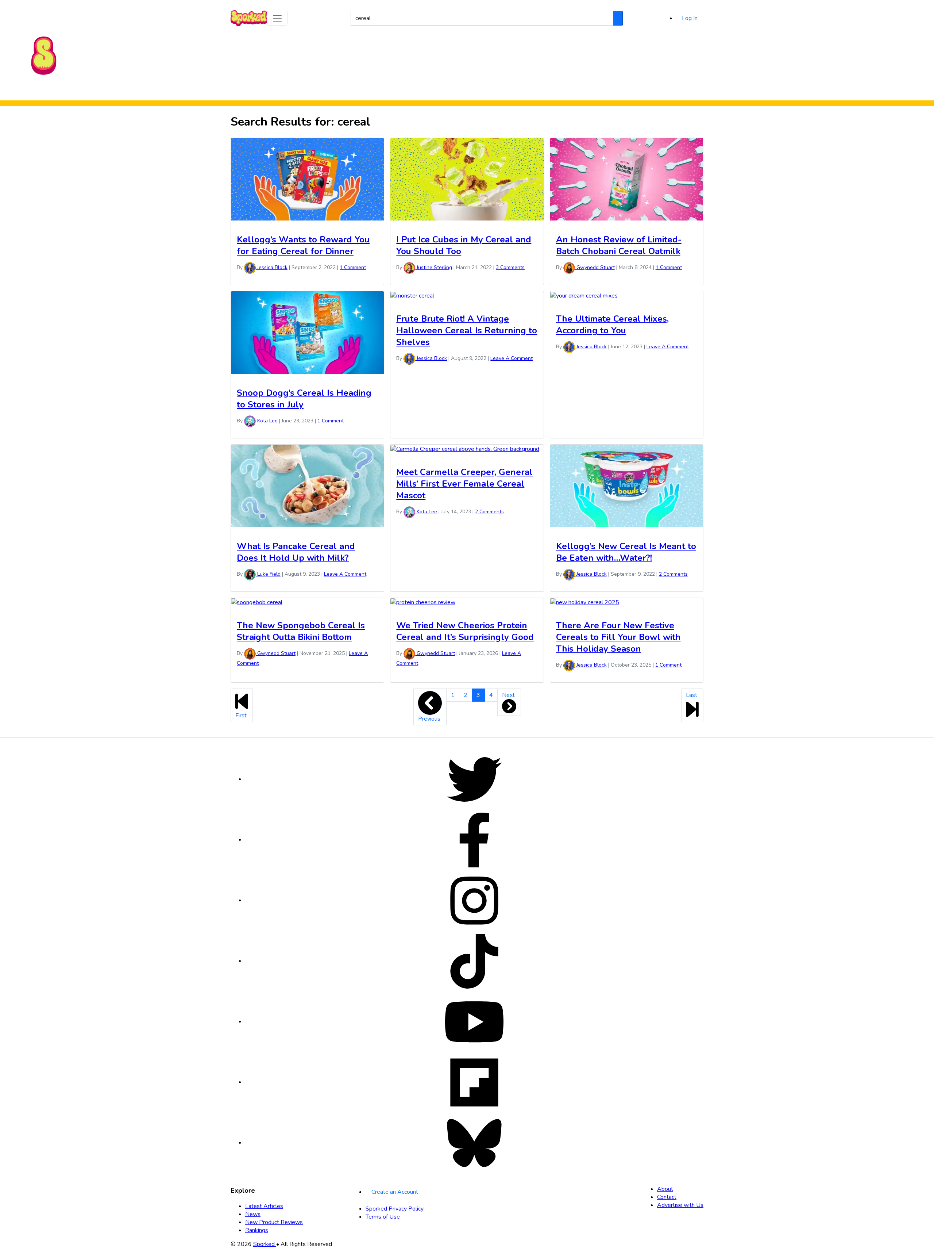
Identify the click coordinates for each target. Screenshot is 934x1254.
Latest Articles (264, 1206)
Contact (666, 1197)
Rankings (494, 91)
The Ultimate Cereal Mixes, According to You (612, 324)
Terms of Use (383, 1217)
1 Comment (353, 267)
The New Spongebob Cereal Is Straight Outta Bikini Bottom (301, 631)
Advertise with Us (680, 1205)
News (252, 1214)
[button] (277, 18)
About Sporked (531, 91)
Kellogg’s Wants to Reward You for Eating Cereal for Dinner (303, 245)
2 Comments (489, 511)
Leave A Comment (511, 358)
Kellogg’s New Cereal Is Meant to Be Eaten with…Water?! (626, 552)
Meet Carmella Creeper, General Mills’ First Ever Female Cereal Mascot (464, 483)
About (665, 1189)
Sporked (264, 1244)
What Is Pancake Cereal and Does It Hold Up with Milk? (296, 552)
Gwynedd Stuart (595, 267)
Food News (398, 91)
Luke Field (268, 574)
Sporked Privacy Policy (395, 1209)
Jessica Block (271, 267)
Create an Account (394, 1192)
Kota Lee (267, 420)
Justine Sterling (433, 267)
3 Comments (510, 267)
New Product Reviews (448, 91)
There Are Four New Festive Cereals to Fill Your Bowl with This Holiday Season (618, 637)
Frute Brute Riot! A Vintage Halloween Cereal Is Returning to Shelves (466, 330)
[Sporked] (44, 55)
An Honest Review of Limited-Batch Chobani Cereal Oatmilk (619, 245)
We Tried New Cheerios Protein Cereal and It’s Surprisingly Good (465, 631)
